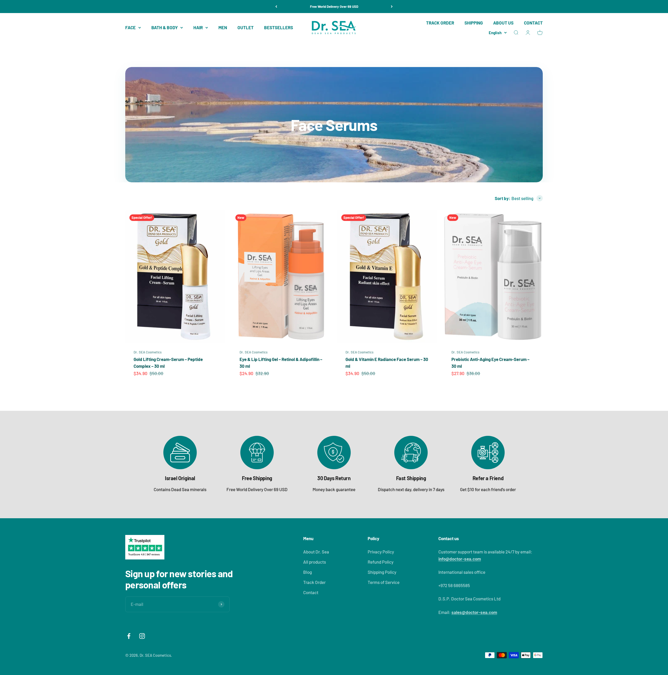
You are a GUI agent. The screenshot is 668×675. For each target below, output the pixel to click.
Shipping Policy (382, 572)
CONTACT (533, 22)
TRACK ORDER (440, 22)
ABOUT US (503, 22)
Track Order (314, 582)
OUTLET (245, 27)
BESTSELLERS (278, 27)
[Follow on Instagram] (142, 636)
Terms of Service (383, 582)
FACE (130, 27)
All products (314, 561)
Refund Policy (380, 561)
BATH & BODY (164, 27)
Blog (307, 572)
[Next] (392, 6)
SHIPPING (473, 22)
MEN (222, 27)
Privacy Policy (381, 551)
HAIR (198, 27)
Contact (310, 592)
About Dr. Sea (316, 551)
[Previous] (276, 6)
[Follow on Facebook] (128, 636)
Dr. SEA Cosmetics (148, 352)
